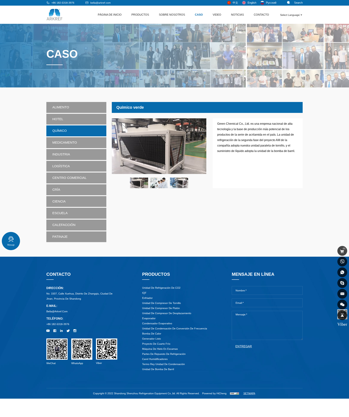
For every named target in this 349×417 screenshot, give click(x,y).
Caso (199, 14)
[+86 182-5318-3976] (342, 261)
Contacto (261, 14)
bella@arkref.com (100, 2)
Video (217, 14)
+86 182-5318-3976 (62, 2)
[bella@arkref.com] (342, 294)
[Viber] (342, 304)
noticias (237, 14)
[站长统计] (234, 393)
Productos (140, 14)
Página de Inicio (110, 14)
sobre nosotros (172, 14)
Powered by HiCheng (214, 393)
